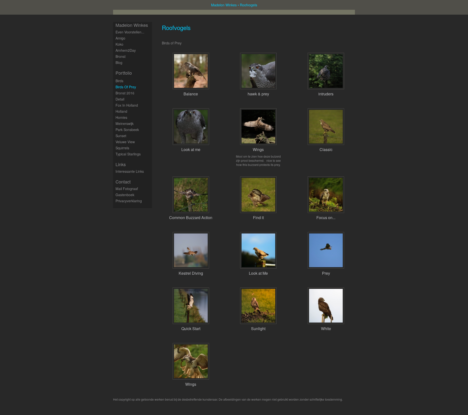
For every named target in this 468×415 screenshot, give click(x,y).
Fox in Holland (127, 105)
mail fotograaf (127, 188)
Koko (119, 44)
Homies (121, 117)
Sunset (121, 135)
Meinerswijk (125, 123)
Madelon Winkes (224, 4)
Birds (119, 80)
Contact (123, 182)
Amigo (120, 38)
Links (121, 164)
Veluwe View (125, 141)
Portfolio (124, 73)
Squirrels (122, 147)
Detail (120, 99)
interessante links (130, 171)
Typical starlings (128, 154)
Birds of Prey (126, 86)
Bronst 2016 (125, 93)
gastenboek (125, 194)
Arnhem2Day (126, 50)
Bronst (121, 56)
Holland (121, 111)
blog (119, 62)
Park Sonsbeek (127, 129)
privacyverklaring (129, 200)
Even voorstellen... (130, 32)
